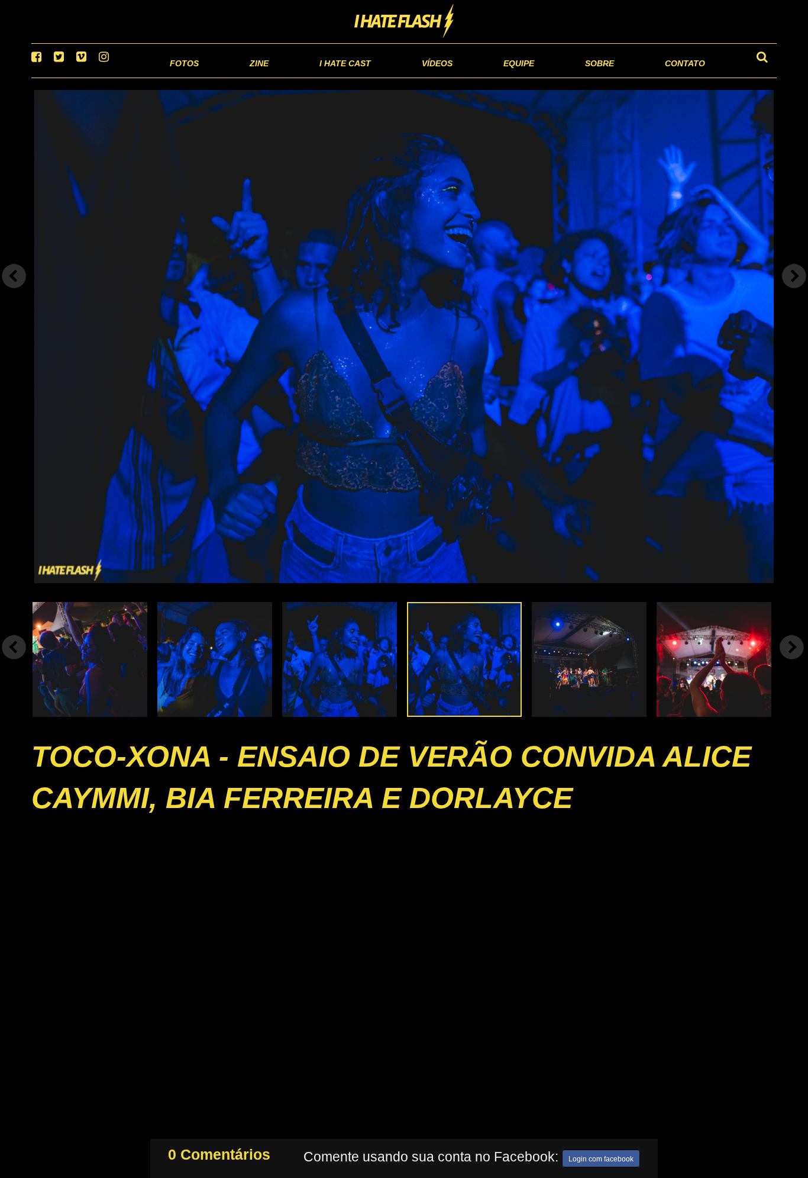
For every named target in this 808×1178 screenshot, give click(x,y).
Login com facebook (601, 1157)
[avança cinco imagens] (14, 661)
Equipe (485, 77)
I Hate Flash (404, 22)
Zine (182, 77)
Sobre (576, 77)
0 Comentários (219, 1152)
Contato (674, 77)
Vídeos (392, 77)
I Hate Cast (282, 77)
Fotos (102, 77)
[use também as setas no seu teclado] (14, 291)
